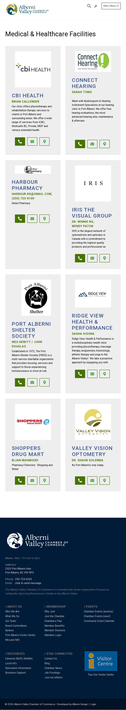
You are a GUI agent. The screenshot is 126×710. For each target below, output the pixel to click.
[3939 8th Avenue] (44, 382)
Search (88, 6)
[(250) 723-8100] (20, 218)
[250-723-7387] (20, 480)
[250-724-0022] (80, 144)
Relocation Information (18, 668)
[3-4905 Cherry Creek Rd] (104, 374)
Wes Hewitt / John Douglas (27, 344)
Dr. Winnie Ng (82, 221)
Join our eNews (53, 677)
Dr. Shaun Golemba (87, 460)
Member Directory (54, 630)
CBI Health (28, 96)
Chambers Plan (53, 621)
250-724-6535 (23, 579)
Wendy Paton (82, 226)
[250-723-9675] (20, 141)
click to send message (28, 583)
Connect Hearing (85, 83)
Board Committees (16, 625)
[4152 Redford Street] (104, 258)
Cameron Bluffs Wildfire (19, 658)
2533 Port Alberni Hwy (18, 568)
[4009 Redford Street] (104, 480)
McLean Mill (12, 639)
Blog (47, 663)
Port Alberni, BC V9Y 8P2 (19, 572)
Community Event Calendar (99, 621)
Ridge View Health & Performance (92, 322)
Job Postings (52, 672)
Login (93, 704)
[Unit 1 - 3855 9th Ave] (44, 218)
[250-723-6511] (20, 382)
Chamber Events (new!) (97, 616)
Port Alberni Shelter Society (31, 330)
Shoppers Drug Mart (28, 451)
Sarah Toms (82, 92)
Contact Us (50, 658)
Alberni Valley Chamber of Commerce (34, 704)
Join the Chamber (54, 616)
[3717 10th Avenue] (44, 480)
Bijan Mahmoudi (25, 460)
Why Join (49, 611)
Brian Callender (25, 101)
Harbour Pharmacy (27, 185)
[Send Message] (32, 141)
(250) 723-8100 (23, 198)
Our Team (10, 621)
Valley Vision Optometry (92, 451)
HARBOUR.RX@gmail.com (32, 194)
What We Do (12, 616)
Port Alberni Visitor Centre (20, 635)
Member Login (52, 635)
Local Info (11, 663)
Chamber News (53, 668)
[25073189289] (80, 374)
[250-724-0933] (80, 480)
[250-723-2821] (80, 258)
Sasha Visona (83, 333)
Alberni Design (80, 704)
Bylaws (9, 630)
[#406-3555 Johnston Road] (104, 144)
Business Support (15, 672)
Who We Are (12, 611)
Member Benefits (54, 625)
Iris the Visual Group (92, 213)
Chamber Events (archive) (98, 611)
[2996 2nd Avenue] (44, 141)
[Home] (28, 10)
